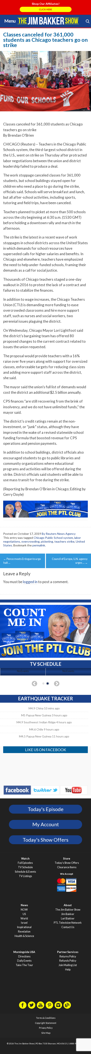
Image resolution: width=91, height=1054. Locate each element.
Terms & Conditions (45, 1018)
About (68, 905)
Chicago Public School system (53, 537)
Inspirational (24, 927)
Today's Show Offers (45, 840)
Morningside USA (24, 952)
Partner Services (67, 952)
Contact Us (67, 927)
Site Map (45, 1033)
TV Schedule (25, 867)
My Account (45, 824)
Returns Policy (67, 956)
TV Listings (25, 876)
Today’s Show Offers (67, 862)
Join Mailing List (68, 965)
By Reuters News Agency (59, 533)
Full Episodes (25, 862)
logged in (30, 582)
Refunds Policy (67, 960)
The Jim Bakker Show (67, 909)
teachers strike (64, 541)
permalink (38, 545)
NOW (24, 909)
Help (67, 969)
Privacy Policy (45, 1028)
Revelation (24, 931)
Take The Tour (24, 965)
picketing (47, 541)
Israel (24, 922)
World (24, 918)
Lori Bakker (67, 918)
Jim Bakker (48, 20)
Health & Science (24, 936)
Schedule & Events (25, 871)
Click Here (45, 9)
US (24, 914)
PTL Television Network (68, 922)
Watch (25, 858)
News (24, 905)
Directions (24, 956)
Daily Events (24, 960)
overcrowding (30, 541)
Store (66, 858)
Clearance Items (66, 867)
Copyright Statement (45, 1023)
